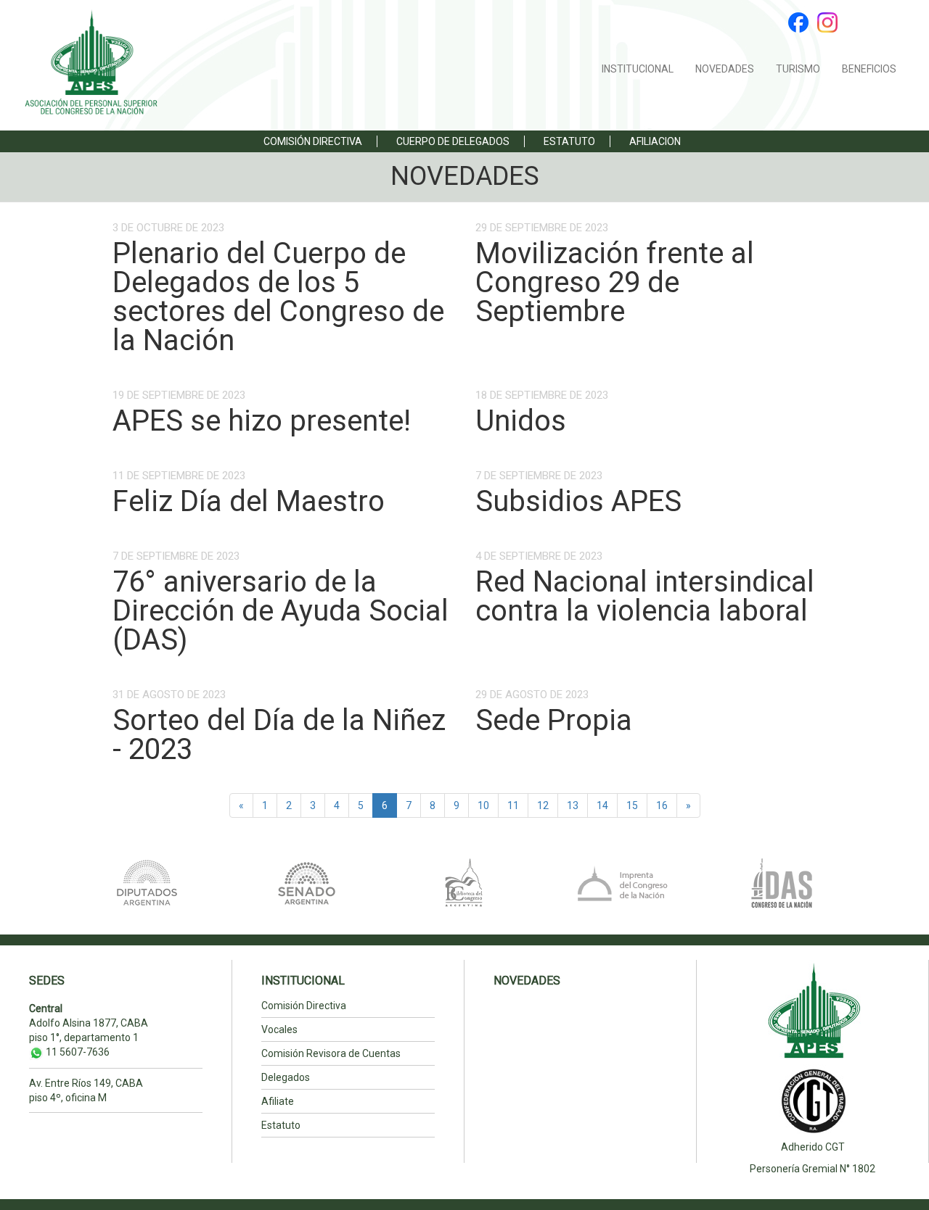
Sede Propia (553, 720)
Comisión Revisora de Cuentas (331, 1053)
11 (513, 805)
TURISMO (798, 69)
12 (543, 805)
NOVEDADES (724, 69)
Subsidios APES (578, 501)
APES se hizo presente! (261, 421)
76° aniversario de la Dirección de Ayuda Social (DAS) (280, 611)
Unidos (520, 421)
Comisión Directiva (312, 141)
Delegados (285, 1077)
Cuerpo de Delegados (452, 141)
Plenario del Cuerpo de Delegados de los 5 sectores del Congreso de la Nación (278, 296)
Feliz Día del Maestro (248, 501)
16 (662, 805)
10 (483, 805)
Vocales (279, 1029)
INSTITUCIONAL (638, 69)
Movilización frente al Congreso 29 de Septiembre (614, 282)
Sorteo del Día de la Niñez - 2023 (279, 734)
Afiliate (277, 1101)
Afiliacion (655, 141)
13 (572, 805)
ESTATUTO (569, 141)
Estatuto (280, 1125)
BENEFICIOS (869, 69)
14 (602, 805)
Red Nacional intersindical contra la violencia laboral (644, 596)
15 (632, 805)
